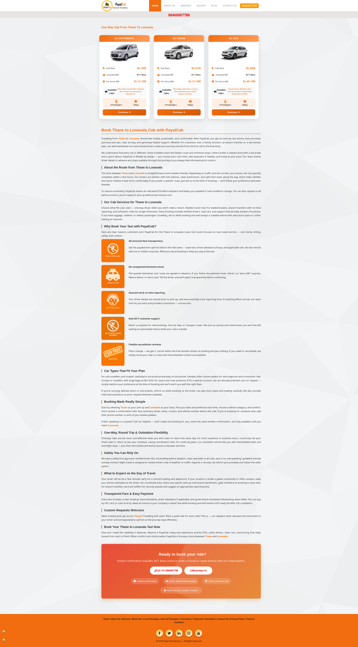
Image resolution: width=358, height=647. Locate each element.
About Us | (116, 619)
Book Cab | (137, 619)
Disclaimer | (211, 619)
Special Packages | (170, 619)
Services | (126, 619)
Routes (201, 5)
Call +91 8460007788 (167, 570)
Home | (106, 619)
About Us (169, 5)
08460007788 (249, 5)
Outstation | (186, 619)
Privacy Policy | (237, 619)
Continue (123, 112)
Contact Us (230, 5)
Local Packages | (151, 619)
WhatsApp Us (199, 570)
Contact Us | (223, 619)
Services (186, 5)
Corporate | (198, 619)
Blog (214, 5)
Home (155, 5)
